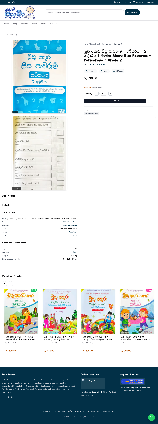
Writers (24, 23)
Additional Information (14, 243)
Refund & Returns (76, 411)
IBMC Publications (70, 222)
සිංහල (75, 252)
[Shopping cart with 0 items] (151, 12)
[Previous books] (4, 283)
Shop (15, 23)
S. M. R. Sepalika (52, 343)
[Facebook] (5, 2)
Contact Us (59, 411)
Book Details (8, 213)
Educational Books (97, 44)
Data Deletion (109, 411)
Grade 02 (73, 236)
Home (6, 23)
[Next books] (10, 283)
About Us (47, 411)
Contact (53, 23)
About (43, 23)
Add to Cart (117, 101)
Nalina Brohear (13, 343)
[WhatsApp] (9, 2)
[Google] (13, 2)
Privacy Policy (93, 411)
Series (34, 23)
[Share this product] (150, 101)
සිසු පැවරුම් (73, 232)
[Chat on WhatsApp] (151, 417)
